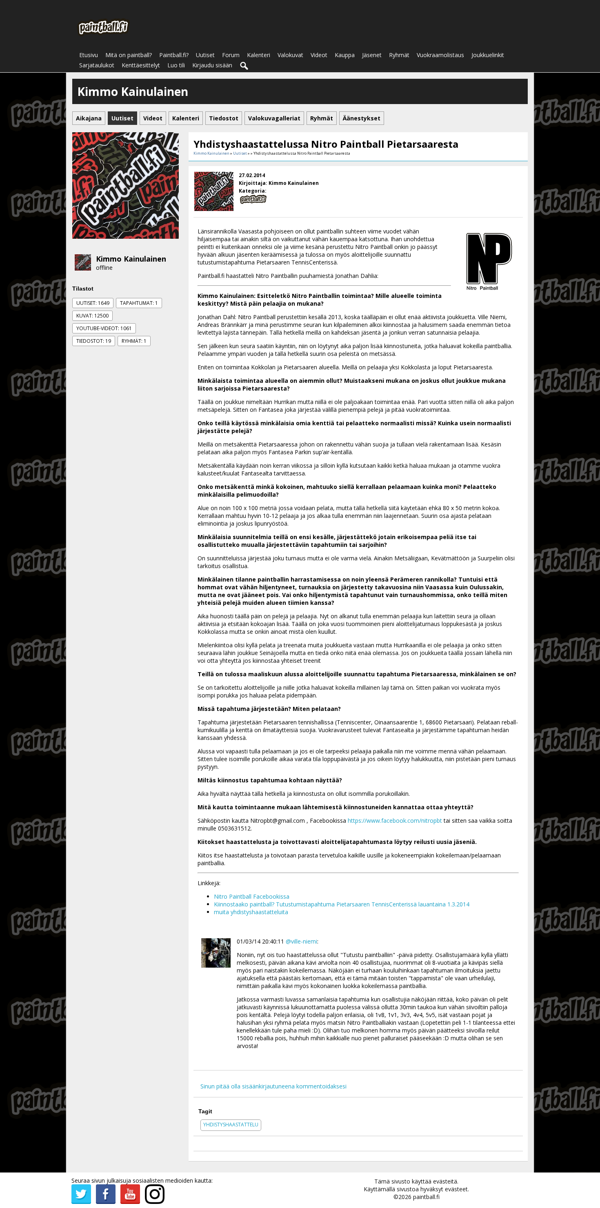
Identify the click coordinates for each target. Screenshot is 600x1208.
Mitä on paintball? (128, 55)
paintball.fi (426, 1197)
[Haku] (244, 66)
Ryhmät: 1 (134, 341)
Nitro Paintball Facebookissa (251, 896)
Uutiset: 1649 (92, 303)
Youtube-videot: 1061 (104, 328)
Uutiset (205, 55)
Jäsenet (372, 55)
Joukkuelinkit (487, 55)
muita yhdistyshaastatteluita (251, 912)
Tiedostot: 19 (93, 341)
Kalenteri (258, 55)
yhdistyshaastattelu (230, 1124)
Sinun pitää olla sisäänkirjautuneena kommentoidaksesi (273, 1086)
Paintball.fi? (174, 55)
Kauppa (345, 55)
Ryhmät (399, 55)
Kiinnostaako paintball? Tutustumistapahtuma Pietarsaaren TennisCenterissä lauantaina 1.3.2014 (341, 904)
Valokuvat (290, 55)
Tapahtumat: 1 (139, 303)
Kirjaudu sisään (212, 65)
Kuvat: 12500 (92, 315)
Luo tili (176, 65)
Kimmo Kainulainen (131, 259)
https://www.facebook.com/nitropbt (395, 820)
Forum (231, 55)
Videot (319, 55)
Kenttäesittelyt (141, 65)
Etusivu (88, 55)
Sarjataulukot (96, 65)
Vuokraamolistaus (440, 55)
